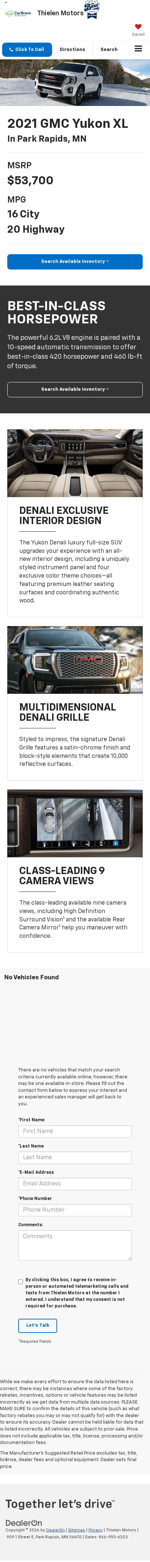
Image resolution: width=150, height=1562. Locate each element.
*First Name (31, 1120)
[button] (27, 50)
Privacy (95, 1530)
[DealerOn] (24, 1523)
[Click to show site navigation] (138, 49)
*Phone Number (35, 1199)
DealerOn (55, 1530)
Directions (72, 49)
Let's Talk (37, 1325)
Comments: (30, 1225)
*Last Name (31, 1146)
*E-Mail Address (36, 1172)
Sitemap (76, 1530)
